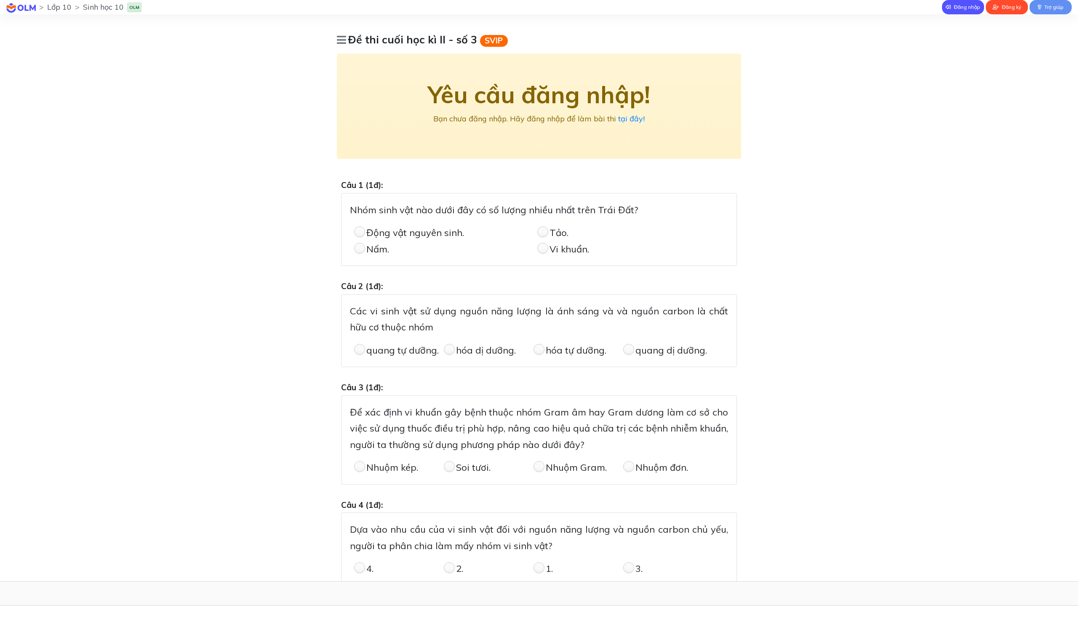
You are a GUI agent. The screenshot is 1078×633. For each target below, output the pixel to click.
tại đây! (631, 118)
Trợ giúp (1053, 7)
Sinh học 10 (103, 7)
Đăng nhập (966, 7)
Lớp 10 (59, 7)
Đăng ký (1011, 7)
